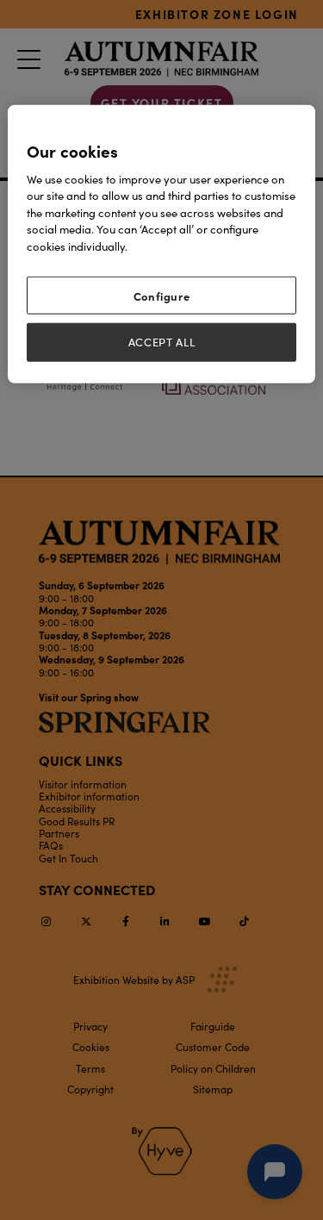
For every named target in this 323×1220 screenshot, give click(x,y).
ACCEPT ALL (162, 342)
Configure (162, 295)
